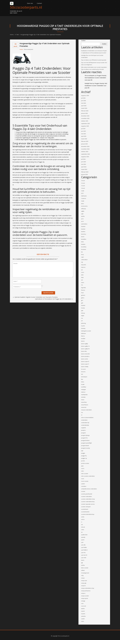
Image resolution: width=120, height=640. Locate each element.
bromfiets (83, 247)
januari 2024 (84, 174)
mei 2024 (83, 164)
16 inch (83, 188)
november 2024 (85, 149)
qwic (82, 466)
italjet (82, 315)
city (82, 262)
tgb (82, 562)
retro (82, 471)
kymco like (84, 351)
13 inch (83, 185)
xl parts (83, 613)
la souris (83, 369)
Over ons (30, 3)
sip (82, 524)
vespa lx (83, 585)
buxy (82, 254)
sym (82, 542)
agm (82, 214)
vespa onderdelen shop (87, 588)
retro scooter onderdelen (88, 476)
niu (82, 412)
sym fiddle (84, 547)
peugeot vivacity (85, 448)
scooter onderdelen (86, 496)
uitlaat (83, 570)
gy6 (82, 303)
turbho (83, 565)
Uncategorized (85, 573)
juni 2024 (83, 162)
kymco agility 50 (85, 349)
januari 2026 (84, 113)
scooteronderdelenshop (87, 514)
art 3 (82, 219)
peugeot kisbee (85, 440)
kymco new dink (85, 354)
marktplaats (84, 394)
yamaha (83, 616)
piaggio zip (84, 458)
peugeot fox (84, 438)
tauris (82, 560)
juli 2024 (83, 159)
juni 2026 (83, 100)
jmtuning (83, 323)
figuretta (83, 287)
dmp (82, 277)
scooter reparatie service (88, 504)
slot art (83, 527)
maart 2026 (84, 108)
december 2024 (85, 146)
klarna (83, 336)
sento (82, 517)
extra (82, 282)
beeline (83, 231)
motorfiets (84, 402)
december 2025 (85, 116)
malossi (83, 392)
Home (11, 34)
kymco (83, 341)
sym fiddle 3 (84, 550)
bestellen (83, 239)
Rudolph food (88, 83)
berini (82, 236)
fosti (82, 292)
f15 (82, 285)
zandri (83, 619)
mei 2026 (83, 103)
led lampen (84, 377)
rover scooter (84, 481)
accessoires (84, 206)
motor (82, 399)
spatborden (84, 534)
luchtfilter (83, 387)
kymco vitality (84, 366)
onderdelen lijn (85, 422)
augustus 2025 (85, 126)
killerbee (83, 333)
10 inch (83, 180)
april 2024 (83, 167)
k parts (83, 326)
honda (83, 308)
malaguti (83, 389)
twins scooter (84, 568)
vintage (83, 601)
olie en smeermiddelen (87, 417)
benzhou (83, 234)
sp (81, 532)
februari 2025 (84, 141)
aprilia (83, 216)
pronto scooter (85, 463)
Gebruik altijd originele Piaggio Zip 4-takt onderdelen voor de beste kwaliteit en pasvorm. (41, 139)
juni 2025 (83, 131)
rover (82, 478)
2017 (82, 193)
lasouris (83, 371)
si (81, 522)
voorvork (83, 606)
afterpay (83, 208)
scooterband (84, 509)
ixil (82, 320)
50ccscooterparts (28, 49)
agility (82, 211)
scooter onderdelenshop (88, 501)
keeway (83, 328)
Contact (39, 3)
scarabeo (83, 486)
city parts (83, 264)
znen (82, 621)
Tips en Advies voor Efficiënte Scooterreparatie (93, 60)
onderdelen (84, 420)
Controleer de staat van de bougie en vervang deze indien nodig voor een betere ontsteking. (42, 134)
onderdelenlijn (85, 425)
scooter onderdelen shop (88, 499)
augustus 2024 (85, 156)
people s (83, 430)
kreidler (83, 338)
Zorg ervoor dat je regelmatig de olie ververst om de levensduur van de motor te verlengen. (42, 132)
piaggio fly (84, 456)
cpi (82, 270)
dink (82, 275)
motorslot (83, 407)
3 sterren (83, 198)
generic (83, 295)
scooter (83, 491)
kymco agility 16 (85, 346)
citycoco (83, 267)
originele (83, 427)
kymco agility (84, 343)
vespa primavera (85, 591)
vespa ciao (84, 580)
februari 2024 (84, 172)
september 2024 (85, 154)
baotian (83, 229)
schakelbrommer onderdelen (89, 489)
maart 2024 (84, 169)
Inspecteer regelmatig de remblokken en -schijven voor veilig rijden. (35, 138)
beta (82, 242)
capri (82, 257)
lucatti (82, 384)
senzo (83, 519)
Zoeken (83, 40)
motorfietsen (84, 405)
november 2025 (85, 118)
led (82, 374)
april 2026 (83, 105)
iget (82, 310)
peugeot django (85, 435)
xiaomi (83, 611)
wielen (83, 608)
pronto (83, 461)
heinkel (83, 305)
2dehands (84, 196)
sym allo (83, 545)
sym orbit (83, 557)
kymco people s (85, 356)
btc (82, 252)
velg (82, 575)
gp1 (82, 300)
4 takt (17, 34)
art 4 (82, 221)
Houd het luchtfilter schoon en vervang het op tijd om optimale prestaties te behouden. (41, 136)
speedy (83, 537)
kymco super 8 (85, 361)
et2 (82, 280)
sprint (82, 540)
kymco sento (84, 359)
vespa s (83, 593)
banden (83, 226)
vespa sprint (84, 598)
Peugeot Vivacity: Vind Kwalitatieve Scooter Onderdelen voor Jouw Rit (95, 78)
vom (82, 603)
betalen (83, 244)
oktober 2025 (84, 121)
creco (82, 272)
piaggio (83, 453)
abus (82, 203)
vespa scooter (85, 596)
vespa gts (83, 583)
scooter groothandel (86, 494)
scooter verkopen (86, 506)
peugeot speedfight (86, 443)
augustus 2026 (85, 95)
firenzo (83, 290)
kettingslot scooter (86, 331)
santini (83, 484)
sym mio (83, 552)
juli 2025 (83, 128)
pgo (82, 450)
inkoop (83, 313)
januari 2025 (84, 144)
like (82, 379)
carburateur (84, 259)
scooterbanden (85, 512)
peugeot (83, 433)
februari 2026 (84, 111)
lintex (82, 382)
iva (82, 318)
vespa (83, 578)
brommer (83, 249)
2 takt (82, 191)
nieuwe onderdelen (86, 410)
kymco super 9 (85, 364)
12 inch (83, 183)
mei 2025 (83, 133)
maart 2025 (84, 139)
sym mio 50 (84, 555)
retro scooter (84, 473)
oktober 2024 (84, 151)
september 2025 (85, 123)
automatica (84, 224)
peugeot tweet (85, 445)
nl (81, 415)
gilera (82, 298)
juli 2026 (83, 98)
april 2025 (83, 136)
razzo (82, 468)
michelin (83, 397)
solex (82, 529)
